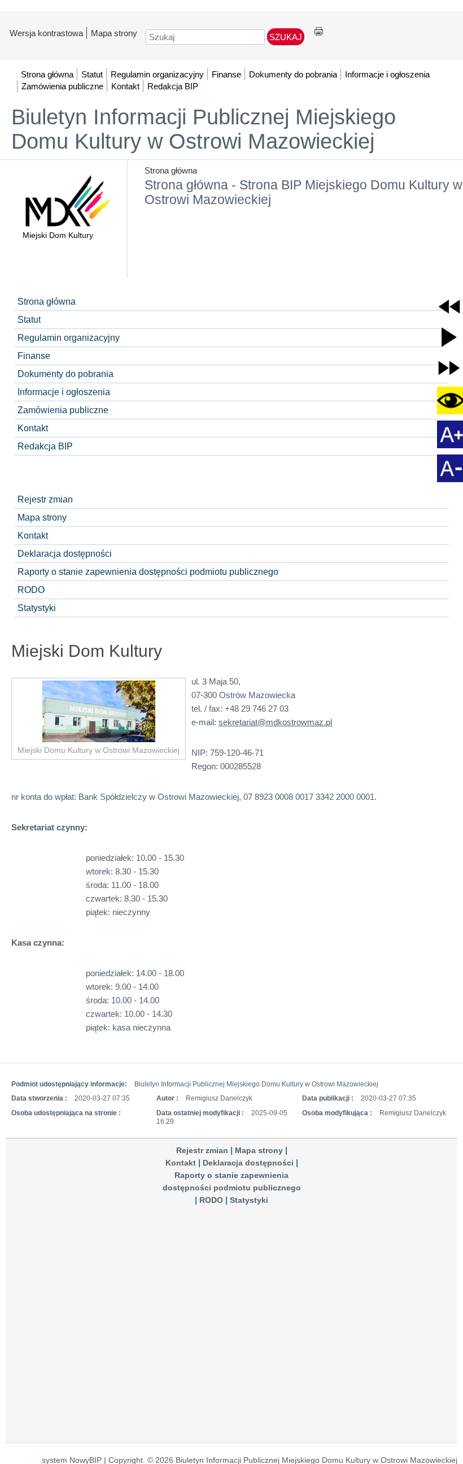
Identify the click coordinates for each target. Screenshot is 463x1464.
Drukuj (319, 32)
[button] (449, 306)
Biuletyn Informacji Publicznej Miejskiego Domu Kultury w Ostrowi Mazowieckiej (203, 129)
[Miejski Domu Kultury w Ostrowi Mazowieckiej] (98, 711)
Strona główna (171, 170)
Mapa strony (114, 33)
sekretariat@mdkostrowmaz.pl (275, 722)
